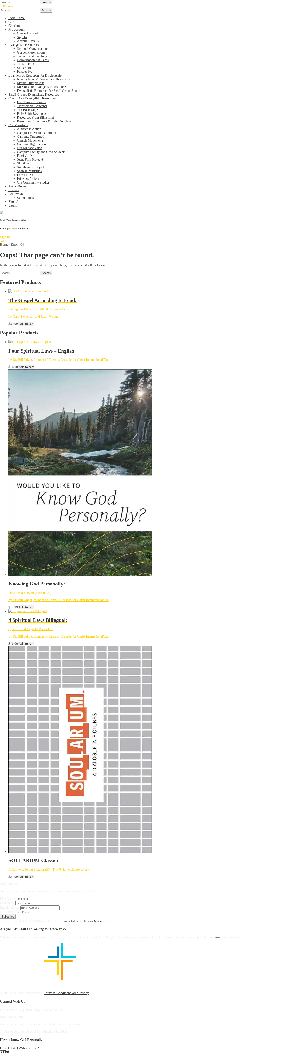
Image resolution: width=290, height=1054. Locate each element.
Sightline (23, 163)
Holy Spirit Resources (31, 113)
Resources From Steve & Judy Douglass (44, 121)
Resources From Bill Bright (35, 117)
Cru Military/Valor (29, 148)
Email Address (10, 907)
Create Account (27, 33)
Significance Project (30, 167)
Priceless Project (28, 178)
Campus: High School (32, 144)
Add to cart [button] (26, 324)
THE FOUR (25, 64)
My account (16, 29)
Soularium (24, 67)
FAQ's (15, 1048)
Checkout (14, 25)
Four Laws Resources (31, 102)
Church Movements (30, 140)
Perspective (24, 71)
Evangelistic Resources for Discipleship (35, 75)
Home (4, 244)
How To (5, 1048)
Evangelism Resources (23, 45)
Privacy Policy (70, 920)
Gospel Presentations (31, 52)
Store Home (16, 18)
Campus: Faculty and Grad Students (41, 152)
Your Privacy (80, 993)
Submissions (25, 198)
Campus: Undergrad (30, 136)
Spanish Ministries (29, 171)
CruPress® (15, 194)
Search (46, 2)
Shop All (14, 201)
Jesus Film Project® (30, 159)
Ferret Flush (25, 175)
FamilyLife (24, 155)
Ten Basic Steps (27, 110)
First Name (7, 898)
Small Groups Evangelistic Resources (33, 94)
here (217, 937)
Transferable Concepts (32, 106)
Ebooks (13, 190)
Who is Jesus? (29, 1048)
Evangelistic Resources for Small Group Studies (49, 90)
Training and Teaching (32, 56)
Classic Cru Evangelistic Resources (32, 98)
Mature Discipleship (30, 83)
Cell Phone (7, 912)
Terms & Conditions (57, 993)
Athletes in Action (29, 129)
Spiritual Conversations (32, 48)
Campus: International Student (37, 133)
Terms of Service (93, 920)
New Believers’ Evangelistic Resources (43, 79)
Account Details (28, 41)
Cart (11, 22)
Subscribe (8, 916)
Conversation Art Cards (33, 60)
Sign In (22, 37)
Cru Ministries (18, 125)
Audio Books (17, 186)
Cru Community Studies (33, 182)
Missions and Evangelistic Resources (41, 87)
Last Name (7, 903)
